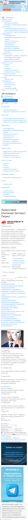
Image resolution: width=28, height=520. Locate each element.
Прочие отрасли (7, 54)
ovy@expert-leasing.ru (18, 260)
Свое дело (7, 86)
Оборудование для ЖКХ (8, 287)
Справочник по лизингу (11, 70)
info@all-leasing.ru (8, 98)
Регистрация (8, 427)
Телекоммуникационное (11, 46)
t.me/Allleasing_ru (9, 17)
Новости (7, 64)
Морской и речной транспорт (13, 61)
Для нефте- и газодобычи (12, 48)
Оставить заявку (14, 460)
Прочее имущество (7, 326)
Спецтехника (6, 26)
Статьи (6, 66)
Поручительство (9, 83)
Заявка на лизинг (7, 19)
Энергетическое (9, 44)
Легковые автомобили (11, 23)
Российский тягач (9, 84)
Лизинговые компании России (13, 75)
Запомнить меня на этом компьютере (14, 432)
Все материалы (5, 386)
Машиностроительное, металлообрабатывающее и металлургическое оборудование (11, 318)
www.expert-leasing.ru (18, 263)
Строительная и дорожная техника (15, 28)
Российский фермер (10, 88)
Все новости (5, 423)
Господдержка (6, 81)
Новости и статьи (7, 63)
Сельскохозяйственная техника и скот (16, 30)
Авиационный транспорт (11, 59)
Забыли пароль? (6, 436)
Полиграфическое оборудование (11, 289)
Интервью (7, 68)
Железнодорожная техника (12, 57)
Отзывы (4, 77)
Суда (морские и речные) (8, 300)
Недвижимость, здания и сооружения (15, 55)
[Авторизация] (2, 105)
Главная (3, 199)
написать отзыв (22, 277)
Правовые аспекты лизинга (12, 72)
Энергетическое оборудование (10, 302)
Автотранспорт (6, 21)
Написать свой (8, 79)
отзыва (3, 275)
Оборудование (6, 34)
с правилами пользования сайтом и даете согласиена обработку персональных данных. (13, 439)
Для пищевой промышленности (13, 50)
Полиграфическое (9, 35)
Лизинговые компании (9, 73)
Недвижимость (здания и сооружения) (12, 291)
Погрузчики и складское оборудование (16, 32)
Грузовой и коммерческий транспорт (15, 25)
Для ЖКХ (7, 52)
